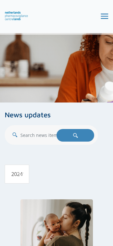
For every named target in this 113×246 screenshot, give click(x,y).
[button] (16, 15)
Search (75, 135)
